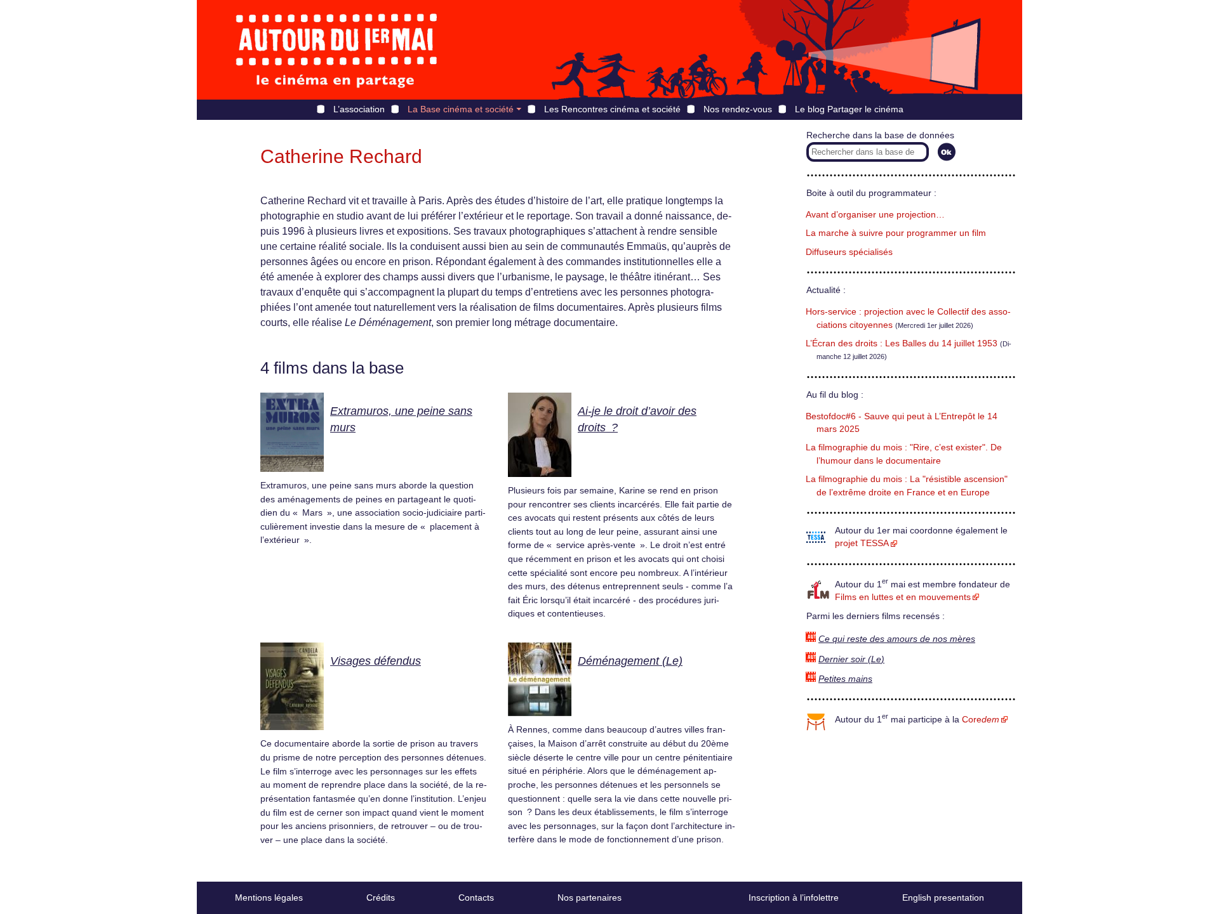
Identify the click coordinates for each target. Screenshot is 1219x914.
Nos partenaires (589, 897)
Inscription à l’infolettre (794, 897)
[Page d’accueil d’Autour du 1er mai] (336, 50)
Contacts (476, 897)
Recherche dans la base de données (880, 135)
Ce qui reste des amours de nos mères (896, 639)
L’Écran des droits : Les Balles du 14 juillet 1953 (901, 343)
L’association (359, 109)
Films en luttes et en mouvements (903, 597)
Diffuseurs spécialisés (849, 252)
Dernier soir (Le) (851, 659)
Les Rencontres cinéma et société (612, 109)
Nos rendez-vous (737, 109)
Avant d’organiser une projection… (875, 214)
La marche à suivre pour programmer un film (896, 233)
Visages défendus (375, 661)
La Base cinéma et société (461, 109)
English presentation (943, 897)
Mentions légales (269, 897)
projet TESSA (862, 543)
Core (980, 719)
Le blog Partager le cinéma (849, 109)
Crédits (380, 897)
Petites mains (845, 679)
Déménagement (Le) (630, 661)
